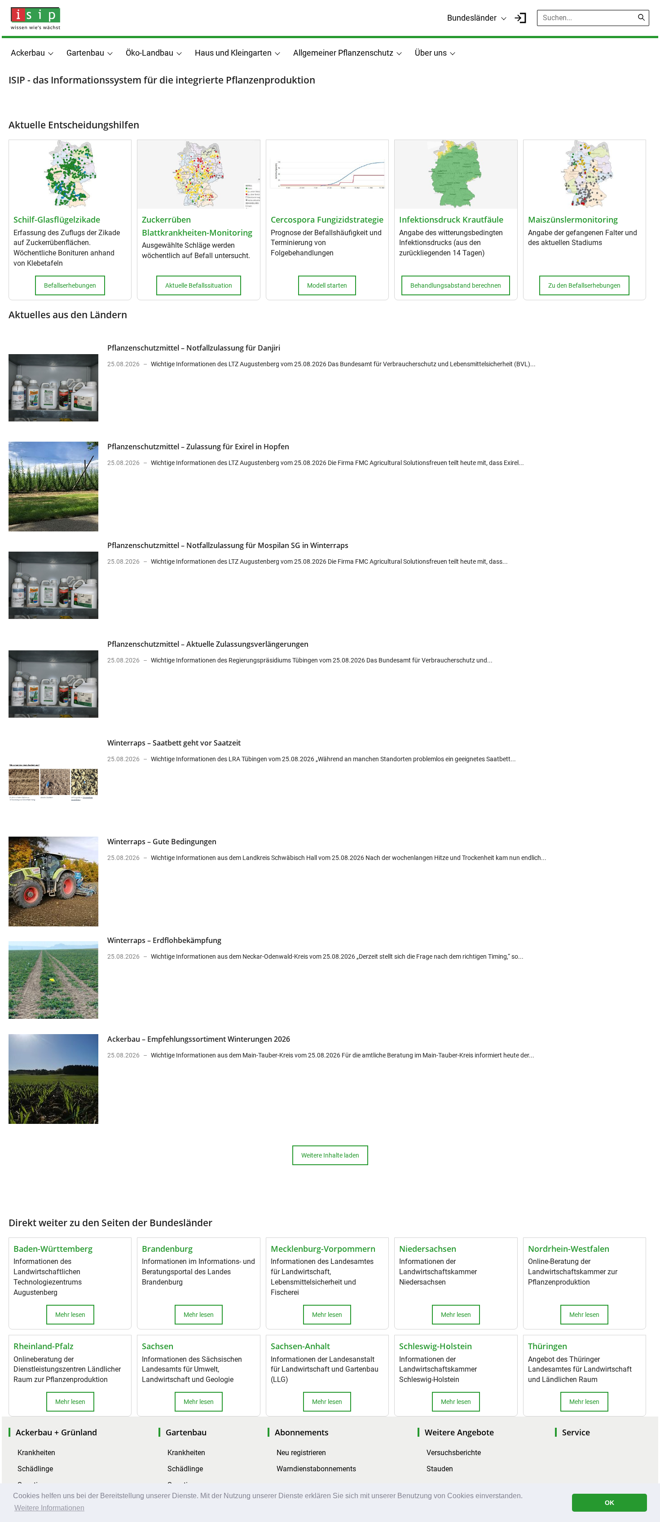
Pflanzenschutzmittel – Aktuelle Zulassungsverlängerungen (207, 644)
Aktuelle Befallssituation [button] (198, 285)
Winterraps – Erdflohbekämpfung (164, 940)
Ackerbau (28, 52)
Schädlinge (35, 1469)
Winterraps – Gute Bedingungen (161, 842)
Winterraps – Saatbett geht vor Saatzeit (174, 743)
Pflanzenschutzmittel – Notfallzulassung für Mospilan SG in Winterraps (227, 545)
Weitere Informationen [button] (49, 1508)
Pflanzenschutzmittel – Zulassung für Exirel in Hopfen (198, 447)
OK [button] (609, 1502)
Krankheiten (36, 1452)
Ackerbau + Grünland (56, 1432)
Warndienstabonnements (316, 1469)
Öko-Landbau (149, 52)
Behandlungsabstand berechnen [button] (455, 285)
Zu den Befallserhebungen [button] (584, 285)
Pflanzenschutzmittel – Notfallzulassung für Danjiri (193, 348)
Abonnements (302, 1432)
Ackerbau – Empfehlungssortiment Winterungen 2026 (198, 1039)
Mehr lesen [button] (70, 1314)
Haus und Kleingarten (233, 52)
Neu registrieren (301, 1452)
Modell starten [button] (327, 285)
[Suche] (641, 17)
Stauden (440, 1469)
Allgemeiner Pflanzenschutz (343, 52)
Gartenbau (85, 52)
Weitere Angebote (459, 1432)
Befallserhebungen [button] (70, 285)
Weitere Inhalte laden (330, 1155)
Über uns (431, 52)
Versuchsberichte (454, 1452)
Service (576, 1432)
